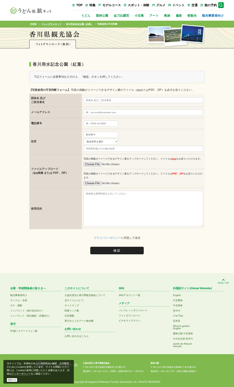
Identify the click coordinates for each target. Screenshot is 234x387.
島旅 (167, 15)
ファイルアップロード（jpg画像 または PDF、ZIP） (49, 170)
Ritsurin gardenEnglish (181, 327)
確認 (117, 250)
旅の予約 (211, 5)
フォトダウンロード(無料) (52, 44)
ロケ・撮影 (16, 305)
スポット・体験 (138, 5)
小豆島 (139, 15)
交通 (195, 5)
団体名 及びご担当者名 (38, 100)
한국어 (176, 310)
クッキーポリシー (21, 373)
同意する (12, 380)
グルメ (160, 5)
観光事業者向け (213, 15)
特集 (92, 5)
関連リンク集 (72, 310)
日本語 (176, 320)
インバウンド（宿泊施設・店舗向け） (30, 315)
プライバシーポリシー (107, 237)
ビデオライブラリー (129, 320)
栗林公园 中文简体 (183, 333)
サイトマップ (72, 305)
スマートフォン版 (27, 331)
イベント (178, 5)
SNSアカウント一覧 (129, 295)
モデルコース (111, 5)
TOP (79, 5)
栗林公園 (102, 15)
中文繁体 (178, 300)
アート (154, 15)
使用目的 (36, 208)
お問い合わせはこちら (77, 336)
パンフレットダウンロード (133, 310)
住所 (33, 141)
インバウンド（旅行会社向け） (27, 310)
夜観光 (192, 15)
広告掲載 (69, 315)
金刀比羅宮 (121, 15)
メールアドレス (40, 112)
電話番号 (36, 123)
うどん (85, 15)
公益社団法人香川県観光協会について (85, 295)
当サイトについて (74, 300)
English (177, 295)
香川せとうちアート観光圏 (79, 320)
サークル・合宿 (18, 300)
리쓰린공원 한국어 (183, 338)
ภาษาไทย (178, 315)
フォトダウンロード (129, 315)
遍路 (179, 15)
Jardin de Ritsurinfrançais (182, 344)
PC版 (13, 331)
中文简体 (178, 305)
